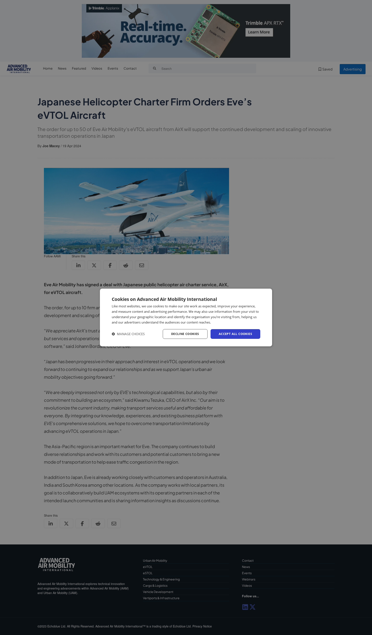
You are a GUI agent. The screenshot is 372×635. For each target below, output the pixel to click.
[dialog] (186, 317)
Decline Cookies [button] (185, 334)
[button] (128, 334)
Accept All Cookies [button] (235, 334)
